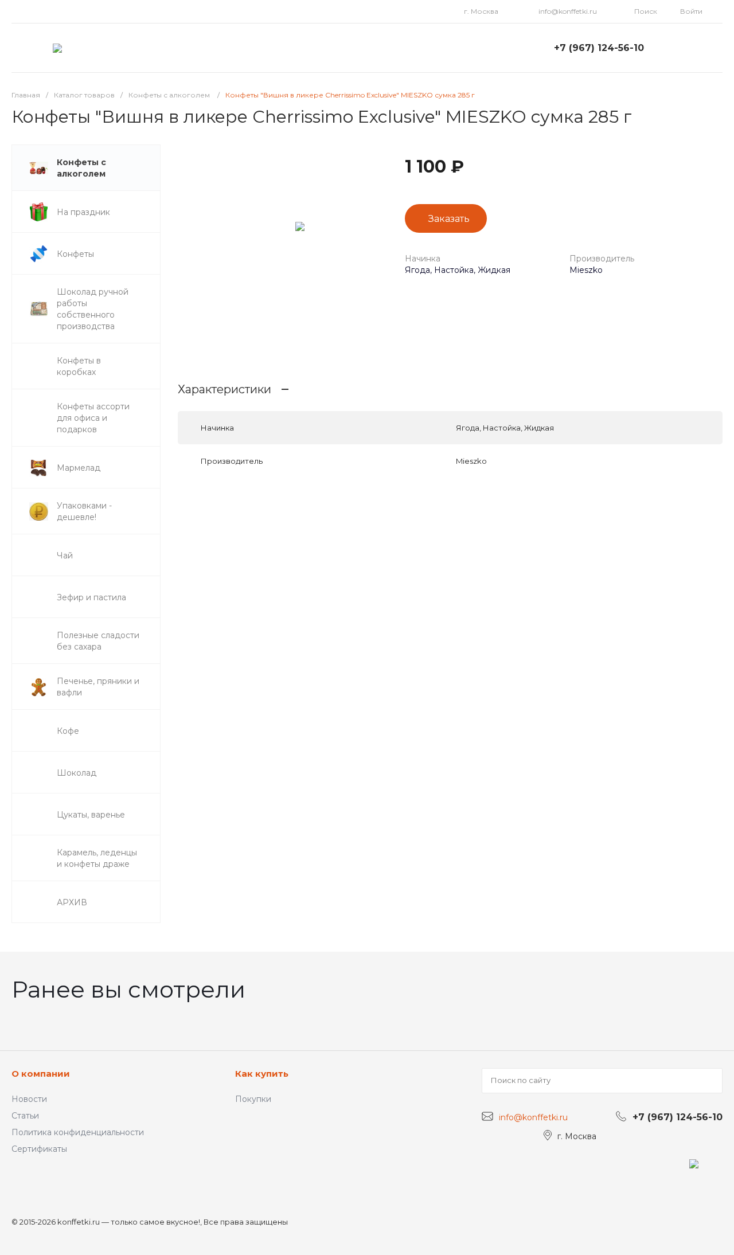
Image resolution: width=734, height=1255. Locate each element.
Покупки (253, 1099)
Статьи (25, 1116)
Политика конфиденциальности (77, 1132)
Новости (29, 1099)
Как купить (261, 1073)
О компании (40, 1073)
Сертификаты (39, 1149)
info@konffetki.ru (567, 11)
